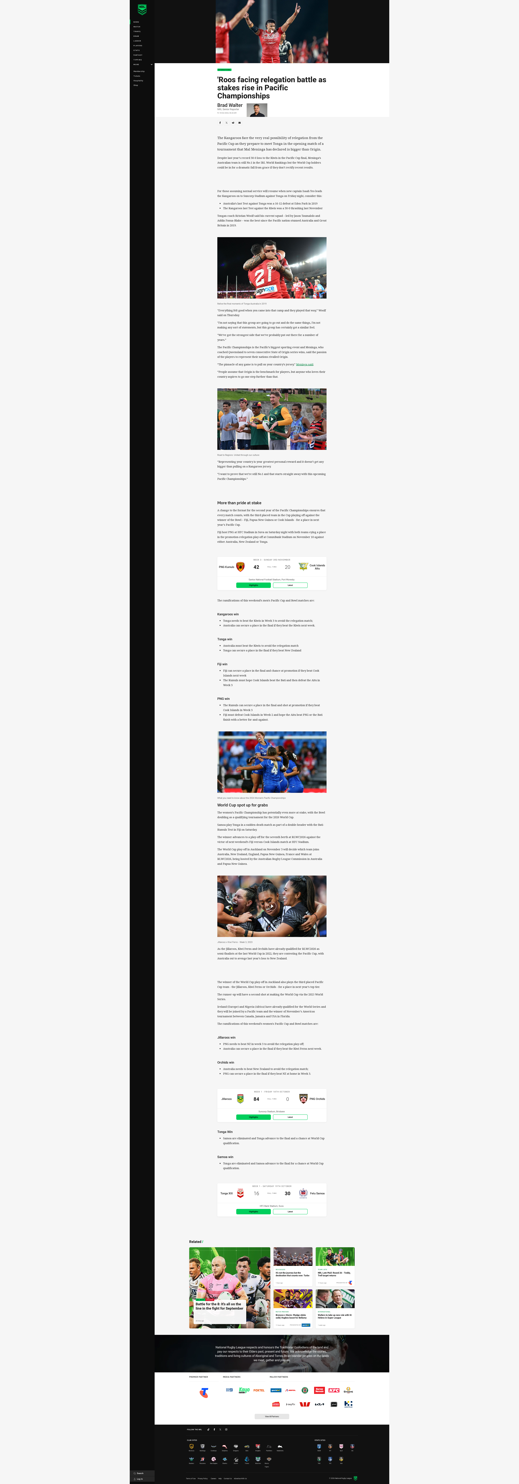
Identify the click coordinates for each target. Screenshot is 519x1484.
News (136, 22)
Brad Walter (230, 105)
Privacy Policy (203, 1478)
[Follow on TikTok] (208, 1429)
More (136, 64)
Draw (136, 36)
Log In (140, 1479)
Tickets (137, 76)
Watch (137, 27)
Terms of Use (191, 1478)
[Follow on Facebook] (214, 1429)
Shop (136, 85)
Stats (137, 50)
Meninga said (304, 364)
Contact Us (228, 1478)
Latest (290, 585)
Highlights (253, 585)
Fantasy (138, 55)
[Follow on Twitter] (220, 1429)
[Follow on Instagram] (226, 1429)
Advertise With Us (240, 1478)
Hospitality (138, 80)
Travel (137, 31)
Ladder (137, 41)
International (224, 70)
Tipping (138, 60)
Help (220, 1478)
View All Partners (272, 1416)
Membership (139, 71)
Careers (213, 1478)
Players (138, 46)
